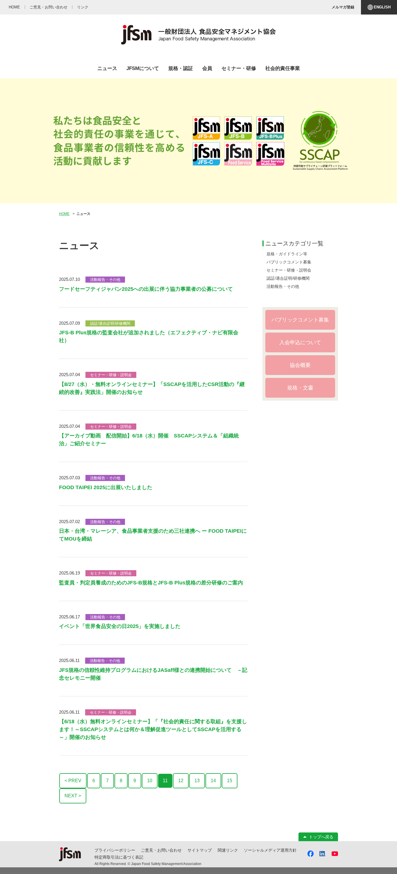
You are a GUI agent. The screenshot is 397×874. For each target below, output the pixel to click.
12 (180, 780)
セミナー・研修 (238, 68)
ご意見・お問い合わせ (161, 850)
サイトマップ (199, 850)
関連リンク (228, 850)
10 (149, 780)
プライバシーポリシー (114, 850)
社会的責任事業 (282, 68)
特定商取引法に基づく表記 (118, 857)
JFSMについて (142, 68)
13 (197, 780)
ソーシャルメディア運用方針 (270, 850)
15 (229, 780)
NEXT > (73, 795)
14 (213, 780)
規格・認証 (180, 68)
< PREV (73, 780)
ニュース (107, 68)
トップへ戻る (321, 836)
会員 (207, 68)
